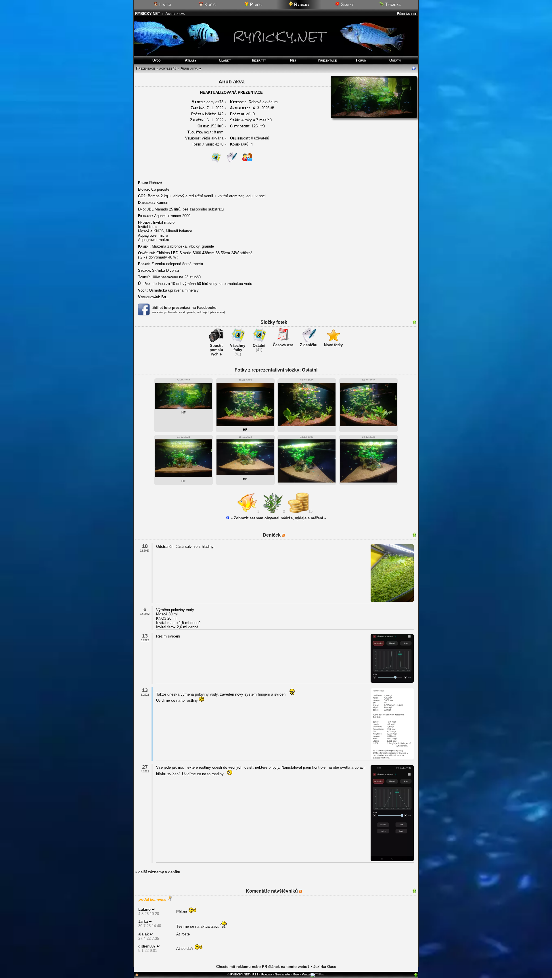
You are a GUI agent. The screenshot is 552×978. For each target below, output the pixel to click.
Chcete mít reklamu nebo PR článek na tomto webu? (263, 966)
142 (207, 114)
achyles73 (167, 68)
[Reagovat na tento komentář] (153, 909)
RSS (255, 974)
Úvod (156, 60)
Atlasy (190, 60)
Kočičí (209, 4)
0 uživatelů (260, 138)
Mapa (296, 974)
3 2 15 (286, 511)
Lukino (144, 909)
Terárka (392, 4)
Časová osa (283, 345)
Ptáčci (255, 4)
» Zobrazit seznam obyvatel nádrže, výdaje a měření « (277, 518)
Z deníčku (308, 345)
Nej (293, 60)
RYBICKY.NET (147, 14)
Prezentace (327, 60)
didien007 (147, 946)
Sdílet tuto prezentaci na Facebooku (184, 307)
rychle (216, 354)
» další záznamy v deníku (157, 872)
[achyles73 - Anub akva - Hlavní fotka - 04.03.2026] (374, 117)
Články (225, 60)
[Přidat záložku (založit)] (137, 975)
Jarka (143, 921)
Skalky (347, 4)
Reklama (266, 974)
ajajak (143, 934)
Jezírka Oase (324, 966)
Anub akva (189, 68)
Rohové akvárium (263, 102)
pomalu (216, 350)
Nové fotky (333, 345)
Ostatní (395, 60)
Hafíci (164, 4)
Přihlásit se (407, 14)
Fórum (361, 60)
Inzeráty (259, 60)
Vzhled (306, 974)
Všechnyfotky (237, 347)
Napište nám (282, 974)
